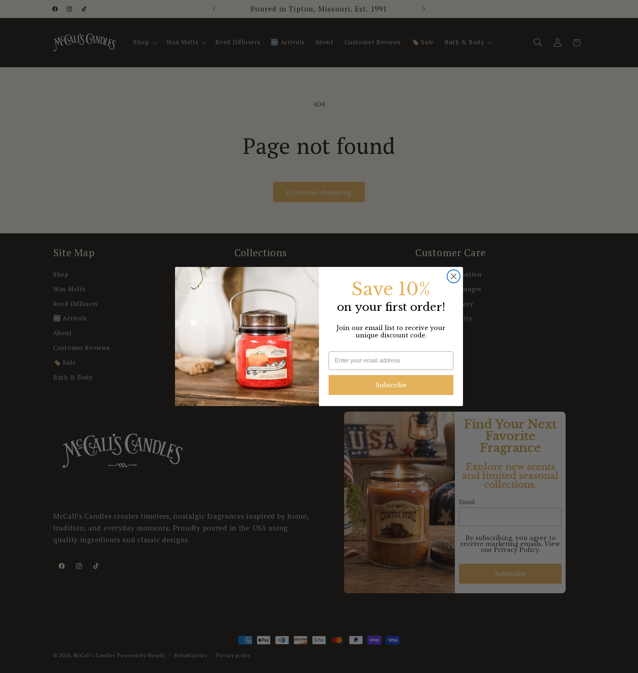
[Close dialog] (453, 276)
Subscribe (391, 385)
